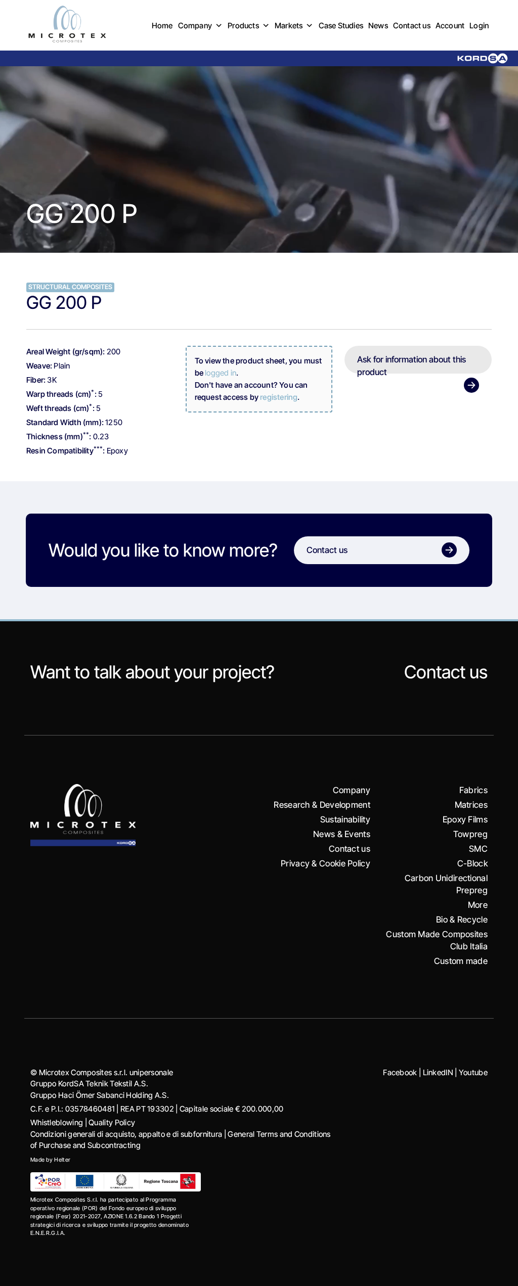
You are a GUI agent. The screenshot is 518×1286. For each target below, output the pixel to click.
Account (450, 25)
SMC (478, 849)
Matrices (471, 805)
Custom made (461, 961)
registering (278, 397)
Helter (62, 1159)
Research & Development (322, 805)
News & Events (341, 834)
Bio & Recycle (462, 919)
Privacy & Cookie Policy (325, 863)
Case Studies (341, 25)
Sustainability (345, 819)
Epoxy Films (465, 819)
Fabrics (473, 790)
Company (195, 25)
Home (162, 25)
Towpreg (470, 834)
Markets (289, 25)
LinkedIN (438, 1072)
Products (243, 25)
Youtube (473, 1072)
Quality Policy (112, 1122)
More (478, 905)
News (378, 25)
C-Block (472, 863)
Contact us (411, 25)
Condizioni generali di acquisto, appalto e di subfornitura (126, 1134)
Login (479, 25)
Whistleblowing (56, 1122)
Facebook (400, 1072)
